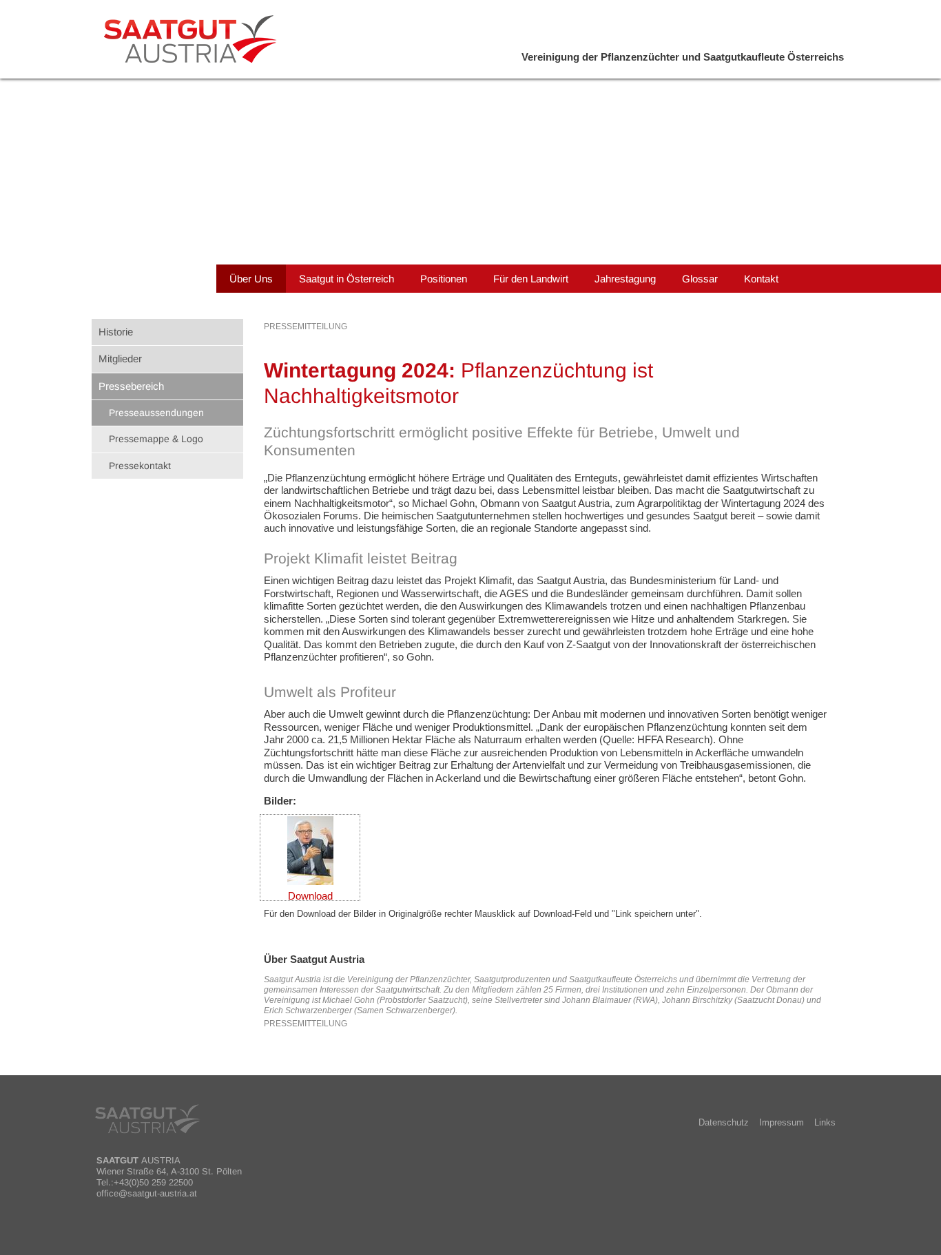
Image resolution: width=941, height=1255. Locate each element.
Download (310, 896)
